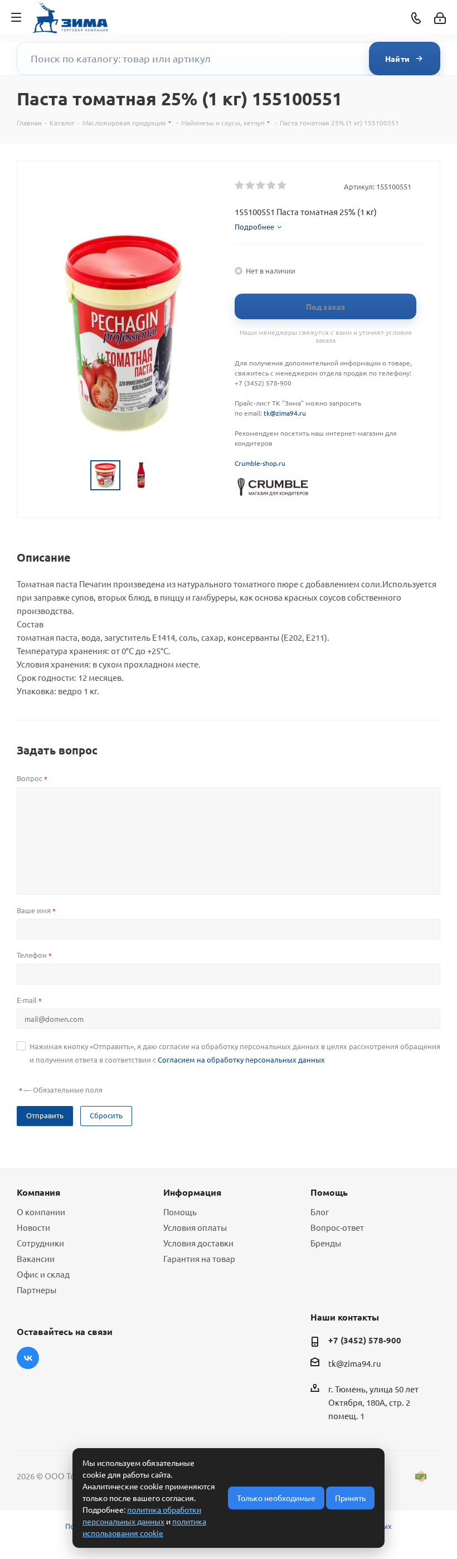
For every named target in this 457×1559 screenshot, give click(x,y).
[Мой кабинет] (440, 17)
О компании (41, 1211)
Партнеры (36, 1289)
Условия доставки (198, 1243)
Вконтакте (28, 1358)
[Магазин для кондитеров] (277, 485)
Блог (319, 1211)
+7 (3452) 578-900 (364, 1340)
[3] (261, 185)
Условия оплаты (195, 1227)
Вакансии (36, 1258)
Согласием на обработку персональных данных (241, 1059)
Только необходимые (276, 1498)
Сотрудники (40, 1243)
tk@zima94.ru (285, 412)
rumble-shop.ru (262, 463)
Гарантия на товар (199, 1258)
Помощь (180, 1211)
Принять (350, 1498)
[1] (240, 185)
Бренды (325, 1243)
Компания (38, 1192)
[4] (271, 185)
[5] (282, 185)
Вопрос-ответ (337, 1227)
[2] (250, 185)
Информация (192, 1192)
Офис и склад (43, 1274)
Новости (33, 1227)
